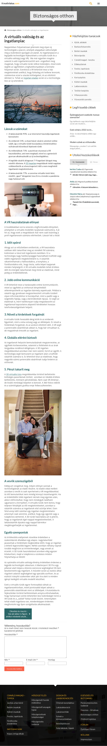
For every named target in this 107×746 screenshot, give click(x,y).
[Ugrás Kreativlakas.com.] (5, 30)
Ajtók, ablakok (80, 42)
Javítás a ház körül (15, 703)
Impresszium (86, 739)
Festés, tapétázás (81, 69)
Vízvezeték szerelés (82, 99)
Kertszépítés (79, 77)
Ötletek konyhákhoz (65, 703)
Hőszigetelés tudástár (38, 722)
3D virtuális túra (14, 374)
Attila (72, 182)
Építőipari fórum (88, 729)
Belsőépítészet (63, 723)
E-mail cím (32, 660)
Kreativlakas (10, 3)
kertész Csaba (75, 169)
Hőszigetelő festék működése (40, 701)
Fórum (95, 162)
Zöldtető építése (88, 719)
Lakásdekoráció (63, 707)
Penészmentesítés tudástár (89, 704)
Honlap (51, 660)
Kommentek (80, 162)
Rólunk (85, 735)
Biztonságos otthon (89, 714)
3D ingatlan (31, 163)
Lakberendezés (80, 86)
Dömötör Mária (76, 194)
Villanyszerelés (80, 95)
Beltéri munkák (80, 51)
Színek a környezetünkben (63, 717)
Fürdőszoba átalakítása (84, 73)
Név (7, 660)
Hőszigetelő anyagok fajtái (41, 708)
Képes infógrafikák (15, 734)
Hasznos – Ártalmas (89, 710)
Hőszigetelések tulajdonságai (39, 715)
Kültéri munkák (80, 82)
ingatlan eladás (31, 78)
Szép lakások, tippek (65, 728)
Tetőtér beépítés (81, 91)
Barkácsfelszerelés (82, 47)
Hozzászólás (11, 634)
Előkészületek (80, 64)
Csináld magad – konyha (84, 60)
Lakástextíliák (62, 712)
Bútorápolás (79, 55)
